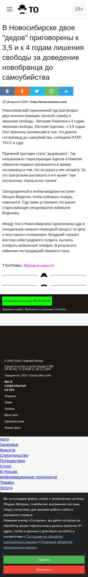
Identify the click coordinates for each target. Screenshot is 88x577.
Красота (7, 450)
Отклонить (44, 569)
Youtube (10, 408)
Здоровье (9, 444)
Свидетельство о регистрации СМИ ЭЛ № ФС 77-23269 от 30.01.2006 (29, 368)
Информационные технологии (28, 477)
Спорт (6, 466)
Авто (4, 439)
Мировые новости (39, 265)
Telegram (10, 396)
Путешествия (12, 461)
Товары (7, 482)
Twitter (8, 402)
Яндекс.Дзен (13, 427)
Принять (44, 559)
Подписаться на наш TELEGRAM (27, 301)
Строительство (14, 455)
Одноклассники (14, 421)
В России (8, 471)
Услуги (6, 488)
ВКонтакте (11, 415)
